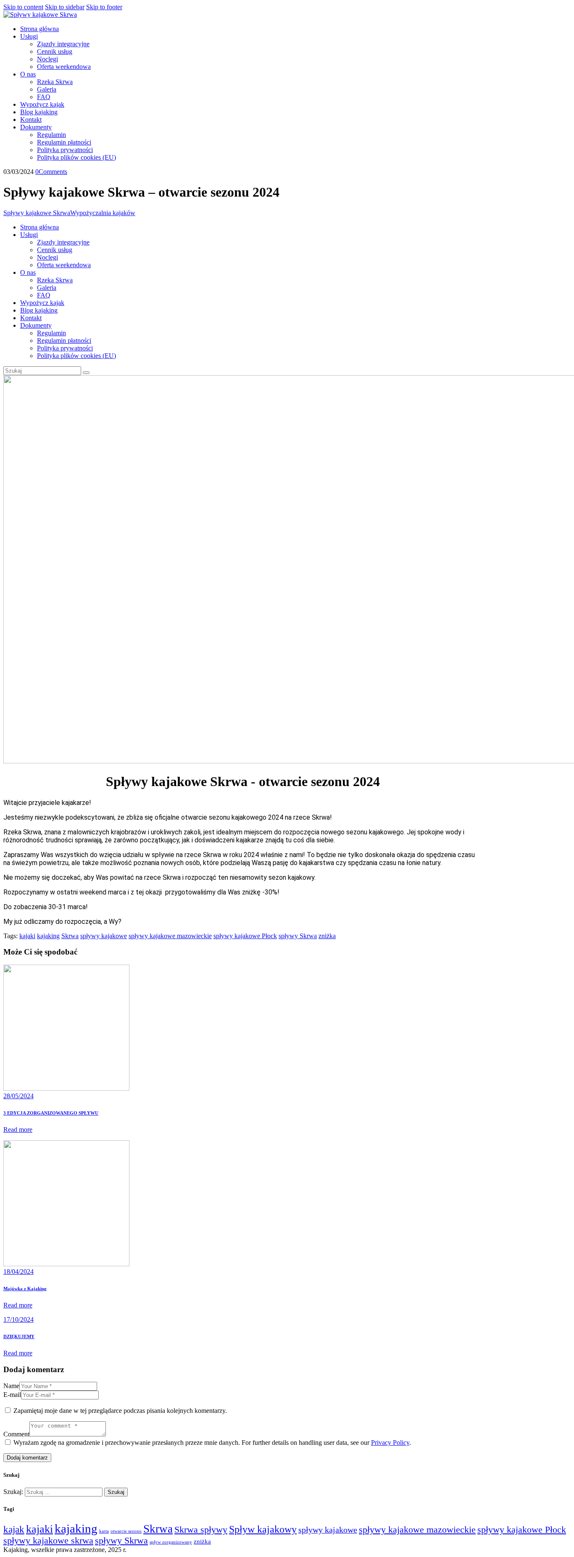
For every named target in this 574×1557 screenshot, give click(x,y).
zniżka (327, 935)
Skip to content (23, 7)
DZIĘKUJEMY (18, 1336)
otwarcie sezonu (126, 1531)
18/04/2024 (18, 1271)
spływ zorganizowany (171, 1542)
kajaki (27, 935)
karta (104, 1531)
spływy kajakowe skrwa (48, 1541)
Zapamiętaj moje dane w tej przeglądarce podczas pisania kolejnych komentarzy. (120, 1410)
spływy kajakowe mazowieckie (170, 935)
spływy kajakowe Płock (245, 935)
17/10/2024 (18, 1319)
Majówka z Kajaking (25, 1288)
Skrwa (70, 935)
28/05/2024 (18, 1095)
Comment (16, 1434)
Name (11, 1385)
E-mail (12, 1394)
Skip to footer (104, 7)
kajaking (48, 935)
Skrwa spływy (200, 1530)
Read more (17, 1129)
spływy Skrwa (298, 935)
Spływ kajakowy (263, 1529)
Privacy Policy (390, 1442)
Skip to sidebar (64, 7)
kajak (13, 1529)
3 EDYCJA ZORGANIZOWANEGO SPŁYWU (50, 1112)
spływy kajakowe (103, 935)
